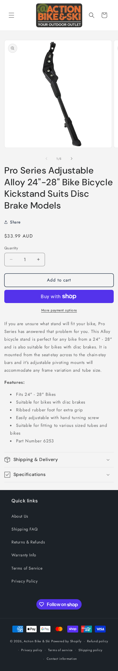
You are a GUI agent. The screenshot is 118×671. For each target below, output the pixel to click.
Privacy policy (31, 650)
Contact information (62, 658)
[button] (11, 15)
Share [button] (15, 222)
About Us (19, 516)
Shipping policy (90, 650)
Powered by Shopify (66, 641)
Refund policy (97, 641)
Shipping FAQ (24, 529)
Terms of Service (27, 568)
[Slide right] (71, 158)
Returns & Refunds (28, 542)
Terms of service (60, 650)
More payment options (59, 310)
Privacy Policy (24, 581)
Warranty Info (23, 555)
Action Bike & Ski (37, 641)
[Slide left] (46, 158)
